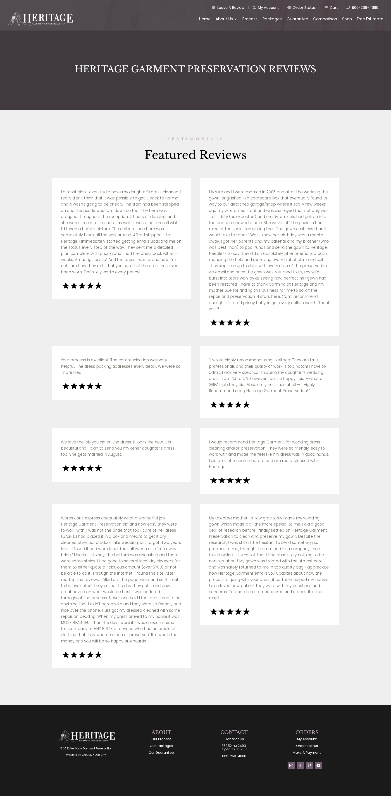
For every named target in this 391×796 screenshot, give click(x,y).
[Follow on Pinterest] (309, 765)
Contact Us (234, 739)
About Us (224, 19)
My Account (268, 7)
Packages (272, 19)
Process (249, 19)
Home (205, 19)
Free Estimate (370, 19)
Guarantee (297, 19)
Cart (333, 7)
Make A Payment (307, 752)
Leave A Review (230, 7)
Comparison (325, 19)
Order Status (304, 7)
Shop (347, 19)
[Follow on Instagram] (291, 765)
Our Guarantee (161, 752)
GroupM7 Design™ (94, 755)
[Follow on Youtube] (318, 765)
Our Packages (161, 745)
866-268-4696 (364, 7)
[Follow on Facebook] (300, 765)
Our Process (161, 739)
